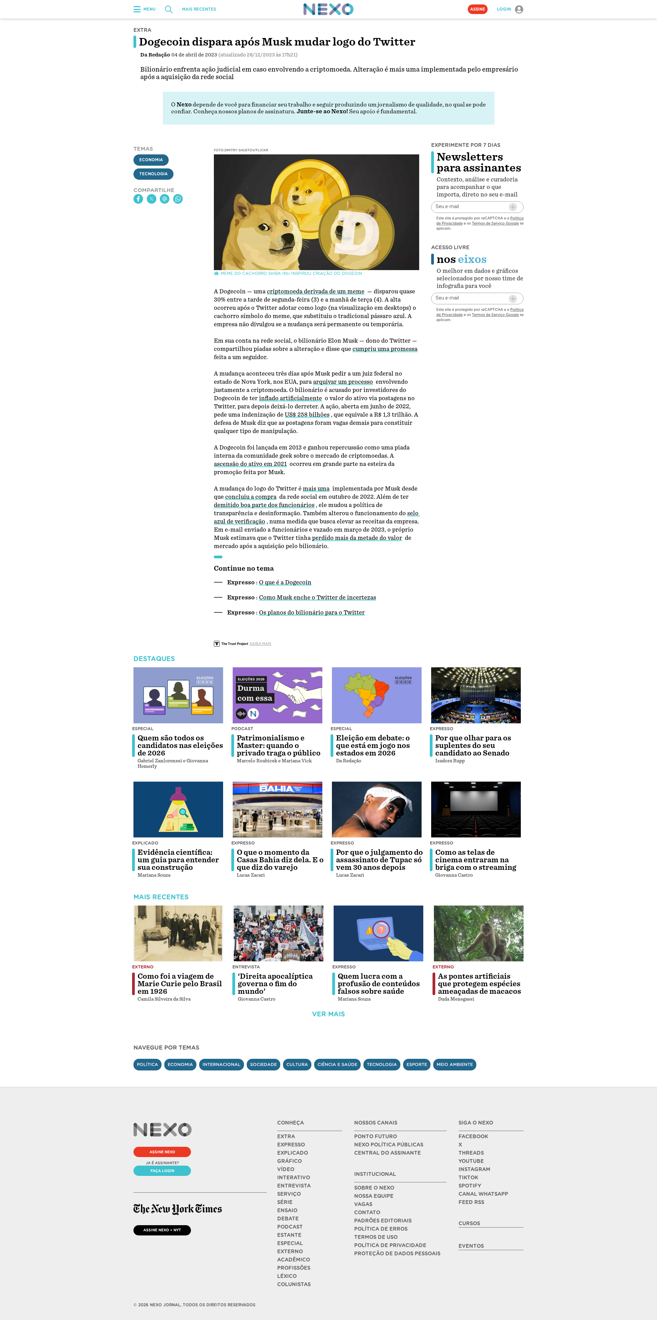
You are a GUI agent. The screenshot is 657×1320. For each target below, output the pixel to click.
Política (147, 1064)
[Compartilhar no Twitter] (151, 199)
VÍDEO (285, 1169)
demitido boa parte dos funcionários (264, 505)
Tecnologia (153, 174)
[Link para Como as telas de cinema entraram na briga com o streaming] (476, 810)
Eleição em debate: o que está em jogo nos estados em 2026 (373, 745)
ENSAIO (287, 1210)
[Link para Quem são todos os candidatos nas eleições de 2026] (178, 695)
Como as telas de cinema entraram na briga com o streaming (475, 860)
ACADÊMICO (293, 1259)
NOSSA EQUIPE (374, 1196)
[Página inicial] (328, 9)
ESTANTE (289, 1235)
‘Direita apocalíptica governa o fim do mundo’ (275, 984)
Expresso (441, 728)
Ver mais (328, 1014)
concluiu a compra (250, 497)
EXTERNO (290, 1251)
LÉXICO (287, 1276)
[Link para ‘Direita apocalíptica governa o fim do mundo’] (278, 933)
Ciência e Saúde (337, 1064)
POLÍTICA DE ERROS (381, 1229)
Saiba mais (260, 644)
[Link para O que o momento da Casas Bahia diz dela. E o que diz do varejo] (277, 810)
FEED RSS (471, 1202)
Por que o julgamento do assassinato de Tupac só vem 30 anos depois (379, 860)
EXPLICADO (292, 1153)
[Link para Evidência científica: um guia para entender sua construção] (178, 810)
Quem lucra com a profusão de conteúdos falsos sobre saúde (379, 984)
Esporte (417, 1064)
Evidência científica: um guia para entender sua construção (178, 860)
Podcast (242, 728)
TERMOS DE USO (376, 1237)
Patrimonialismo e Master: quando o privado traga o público (279, 745)
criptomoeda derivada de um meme (315, 291)
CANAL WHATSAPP (483, 1194)
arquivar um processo (343, 382)
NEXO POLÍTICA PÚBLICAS (388, 1144)
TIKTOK (468, 1177)
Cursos (469, 1223)
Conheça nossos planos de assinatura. (244, 111)
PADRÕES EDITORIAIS (383, 1220)
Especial (143, 728)
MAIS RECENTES (199, 9)
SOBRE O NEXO (374, 1188)
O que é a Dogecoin (285, 582)
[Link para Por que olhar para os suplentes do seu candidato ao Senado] (476, 695)
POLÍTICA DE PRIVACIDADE (390, 1245)
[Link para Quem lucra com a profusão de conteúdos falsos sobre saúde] (378, 933)
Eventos (471, 1246)
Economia (151, 159)
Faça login (162, 1171)
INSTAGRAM (474, 1169)
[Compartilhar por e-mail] (164, 199)
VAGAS (363, 1204)
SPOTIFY (470, 1186)
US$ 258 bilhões (307, 414)
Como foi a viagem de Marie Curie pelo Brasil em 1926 (180, 984)
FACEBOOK (473, 1136)
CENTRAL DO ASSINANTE (387, 1153)
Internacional (222, 1064)
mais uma (316, 488)
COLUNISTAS (294, 1284)
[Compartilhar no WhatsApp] (178, 199)
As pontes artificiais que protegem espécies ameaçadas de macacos (479, 984)
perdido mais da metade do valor (357, 538)
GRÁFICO (289, 1161)
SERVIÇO (289, 1194)
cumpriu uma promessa (384, 349)
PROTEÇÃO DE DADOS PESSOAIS (397, 1253)
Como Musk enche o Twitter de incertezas (317, 597)
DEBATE (288, 1218)
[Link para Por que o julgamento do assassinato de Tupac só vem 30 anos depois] (377, 810)
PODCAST (290, 1227)
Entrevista (246, 966)
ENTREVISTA (294, 1186)
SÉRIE (285, 1202)
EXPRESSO (291, 1144)
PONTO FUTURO (375, 1136)
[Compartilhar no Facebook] (138, 199)
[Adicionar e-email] (513, 207)
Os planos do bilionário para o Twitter (312, 612)
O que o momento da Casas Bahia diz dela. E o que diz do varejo (280, 860)
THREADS (471, 1153)
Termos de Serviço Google (495, 223)
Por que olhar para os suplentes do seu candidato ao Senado (473, 745)
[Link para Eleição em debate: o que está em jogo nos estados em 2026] (377, 695)
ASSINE (477, 9)
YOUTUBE (471, 1161)
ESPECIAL (290, 1243)
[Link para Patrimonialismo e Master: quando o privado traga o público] (277, 695)
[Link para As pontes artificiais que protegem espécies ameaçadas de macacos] (479, 933)
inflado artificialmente (290, 398)
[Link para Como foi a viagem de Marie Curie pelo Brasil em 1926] (178, 933)
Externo (143, 966)
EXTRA (286, 1136)
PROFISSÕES (293, 1268)
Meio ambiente (455, 1064)
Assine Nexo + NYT (162, 1230)
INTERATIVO (293, 1177)
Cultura (297, 1064)
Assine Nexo (162, 1152)
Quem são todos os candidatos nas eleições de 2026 (180, 745)
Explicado (145, 843)
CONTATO (367, 1212)
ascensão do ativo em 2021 (250, 464)
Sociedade (263, 1064)
